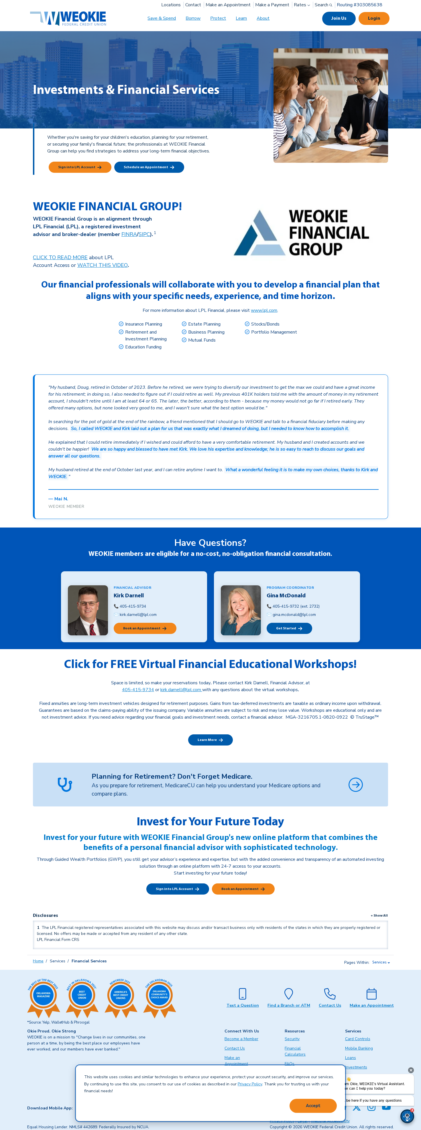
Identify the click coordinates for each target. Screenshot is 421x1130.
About (263, 18)
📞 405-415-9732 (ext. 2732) (293, 606)
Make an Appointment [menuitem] (236, 1060)
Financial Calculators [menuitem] (295, 1051)
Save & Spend (161, 18)
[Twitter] (356, 1106)
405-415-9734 (138, 690)
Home (38, 961)
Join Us (339, 18)
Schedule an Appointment (146, 167)
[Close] (411, 1070)
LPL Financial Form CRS (58, 939)
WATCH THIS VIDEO (102, 265)
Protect (218, 18)
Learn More (207, 740)
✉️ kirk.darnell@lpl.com (135, 614)
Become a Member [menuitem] (241, 1039)
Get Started (286, 628)
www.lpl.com (264, 310)
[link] (154, 234)
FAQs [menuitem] (289, 1063)
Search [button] (322, 5)
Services (379, 962)
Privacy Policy (250, 1084)
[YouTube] (386, 1106)
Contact (193, 5)
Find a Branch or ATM (288, 1005)
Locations (171, 5)
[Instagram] (371, 1106)
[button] (407, 1116)
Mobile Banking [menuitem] (359, 1048)
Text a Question (243, 1005)
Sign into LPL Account (76, 167)
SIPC (144, 234)
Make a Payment (272, 5)
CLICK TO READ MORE (60, 257)
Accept (313, 1106)
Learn (241, 18)
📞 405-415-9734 (130, 606)
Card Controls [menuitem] (357, 1039)
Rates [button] (300, 5)
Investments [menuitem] (356, 1067)
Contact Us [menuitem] (235, 1048)
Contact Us (330, 1005)
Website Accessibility (330, 1121)
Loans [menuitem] (350, 1057)
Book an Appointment (141, 628)
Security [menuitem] (292, 1039)
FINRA (129, 234)
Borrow (193, 18)
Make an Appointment (228, 5)
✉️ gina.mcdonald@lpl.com (291, 614)
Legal (303, 1121)
